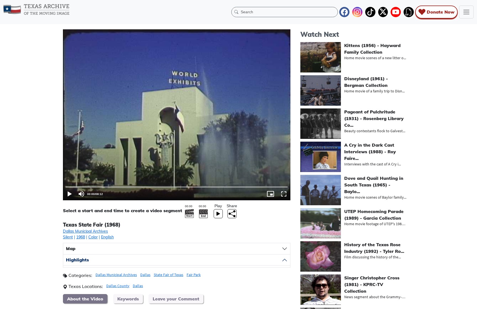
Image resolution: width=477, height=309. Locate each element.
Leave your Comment (176, 299)
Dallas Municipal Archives (85, 231)
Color (93, 237)
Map (70, 248)
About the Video (85, 299)
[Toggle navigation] (466, 12)
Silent (68, 237)
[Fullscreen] (283, 194)
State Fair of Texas (168, 274)
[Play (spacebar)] (69, 194)
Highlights (77, 260)
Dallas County (117, 285)
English (107, 237)
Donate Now (440, 12)
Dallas (145, 274)
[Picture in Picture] (270, 194)
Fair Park (194, 274)
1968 (80, 237)
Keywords (128, 299)
